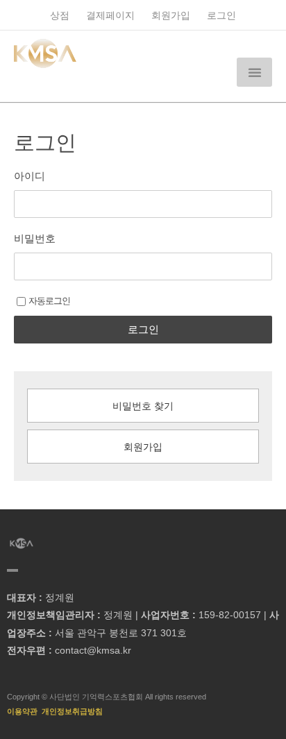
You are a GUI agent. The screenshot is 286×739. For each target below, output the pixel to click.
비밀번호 (35, 238)
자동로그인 (49, 301)
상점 (59, 15)
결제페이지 (110, 15)
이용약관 (22, 711)
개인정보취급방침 (72, 711)
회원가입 (170, 15)
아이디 (29, 176)
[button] (254, 72)
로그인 (221, 15)
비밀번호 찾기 (143, 406)
